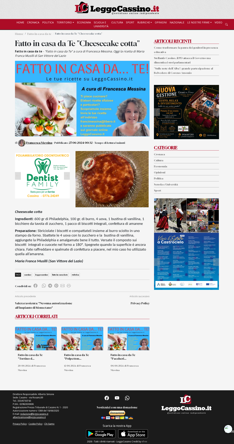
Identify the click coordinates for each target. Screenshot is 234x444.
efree (144, 441)
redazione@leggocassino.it (34, 414)
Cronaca (33, 22)
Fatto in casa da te (39, 34)
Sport (130, 22)
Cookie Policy (35, 423)
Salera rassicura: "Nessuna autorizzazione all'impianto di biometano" (43, 305)
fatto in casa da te (60, 275)
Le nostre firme (198, 22)
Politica (48, 22)
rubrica (75, 275)
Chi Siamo (49, 423)
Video (218, 22)
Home (20, 22)
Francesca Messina (39, 142)
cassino (27, 275)
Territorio (64, 22)
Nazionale (177, 22)
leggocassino (41, 275)
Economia (84, 22)
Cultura (117, 22)
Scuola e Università (101, 24)
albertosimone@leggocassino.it (29, 417)
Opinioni (161, 22)
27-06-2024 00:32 (81, 142)
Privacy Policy (140, 303)
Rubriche (143, 22)
